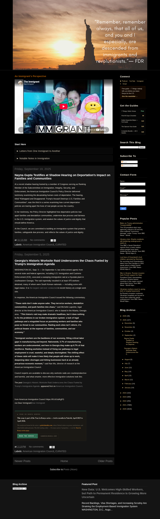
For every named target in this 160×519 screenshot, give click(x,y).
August (127, 359)
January (128, 388)
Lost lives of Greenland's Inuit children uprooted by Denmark (131, 258)
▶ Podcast (124, 81)
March (127, 380)
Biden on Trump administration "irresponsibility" (131, 224)
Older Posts (105, 461)
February (128, 384)
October (128, 331)
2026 (124, 316)
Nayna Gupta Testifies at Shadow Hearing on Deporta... (131, 341)
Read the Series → (27, 436)
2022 (124, 401)
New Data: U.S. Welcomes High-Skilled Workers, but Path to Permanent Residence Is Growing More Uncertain (114, 493)
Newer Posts (22, 461)
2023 (124, 397)
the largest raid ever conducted (43, 288)
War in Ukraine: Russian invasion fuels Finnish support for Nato (132, 274)
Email (125, 84)
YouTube (132, 81)
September (129, 335)
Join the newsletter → (130, 96)
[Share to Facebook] (55, 240)
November (128, 327)
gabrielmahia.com (46, 425)
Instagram (140, 81)
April (126, 375)
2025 (124, 320)
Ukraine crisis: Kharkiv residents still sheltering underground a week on (132, 241)
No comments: (37, 240)
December (128, 323)
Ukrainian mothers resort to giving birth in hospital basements (132, 290)
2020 (124, 409)
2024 (124, 393)
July (126, 363)
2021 (124, 405)
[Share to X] (52, 240)
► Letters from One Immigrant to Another (38, 151)
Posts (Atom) (70, 469)
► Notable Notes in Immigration (33, 158)
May (126, 371)
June (126, 367)
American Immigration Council (38, 244)
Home (64, 461)
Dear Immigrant (38, 403)
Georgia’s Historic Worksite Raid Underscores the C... (131, 351)
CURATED (60, 244)
